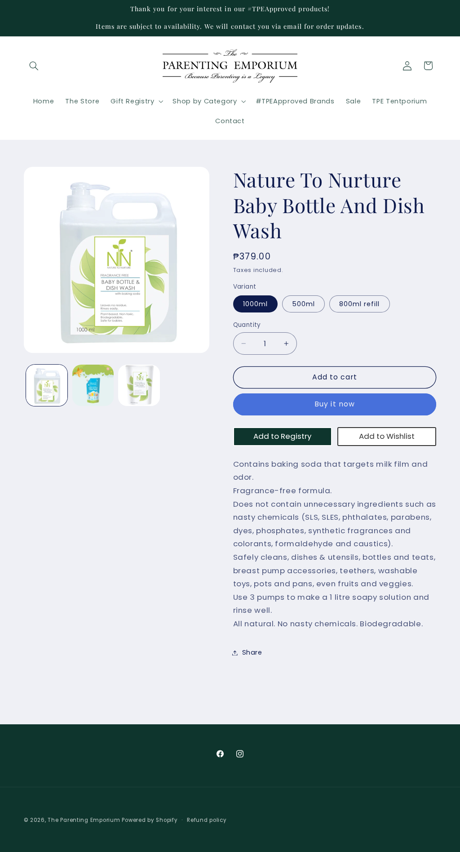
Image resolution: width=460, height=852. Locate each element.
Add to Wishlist (387, 436)
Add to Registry (282, 436)
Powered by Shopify (149, 820)
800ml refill (359, 303)
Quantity (247, 325)
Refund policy (207, 820)
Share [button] (252, 652)
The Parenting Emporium (84, 820)
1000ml (255, 303)
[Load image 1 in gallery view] (46, 385)
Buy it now (334, 404)
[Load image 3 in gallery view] (138, 385)
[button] (34, 65)
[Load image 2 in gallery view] (93, 385)
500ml (303, 303)
